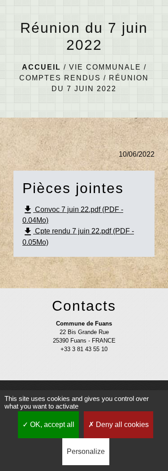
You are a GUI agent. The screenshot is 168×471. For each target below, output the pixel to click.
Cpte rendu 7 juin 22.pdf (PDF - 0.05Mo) (78, 236)
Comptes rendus (60, 78)
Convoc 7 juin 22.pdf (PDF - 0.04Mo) (72, 214)
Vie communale (105, 67)
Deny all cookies (121, 424)
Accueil (41, 67)
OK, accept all (51, 424)
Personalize (86, 451)
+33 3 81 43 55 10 (84, 349)
